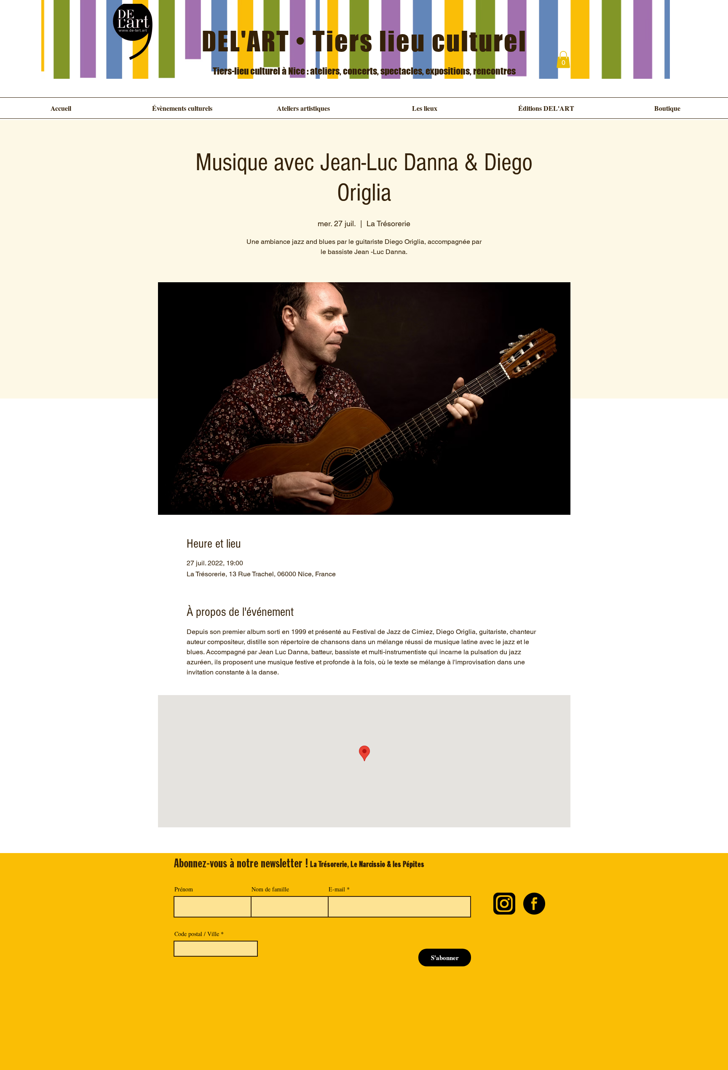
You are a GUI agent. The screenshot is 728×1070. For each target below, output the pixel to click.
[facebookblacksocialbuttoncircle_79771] (534, 904)
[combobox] (216, 949)
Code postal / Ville (196, 934)
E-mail (337, 889)
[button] (563, 59)
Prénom (183, 889)
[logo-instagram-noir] (504, 904)
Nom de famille (270, 889)
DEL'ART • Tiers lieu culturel (364, 41)
